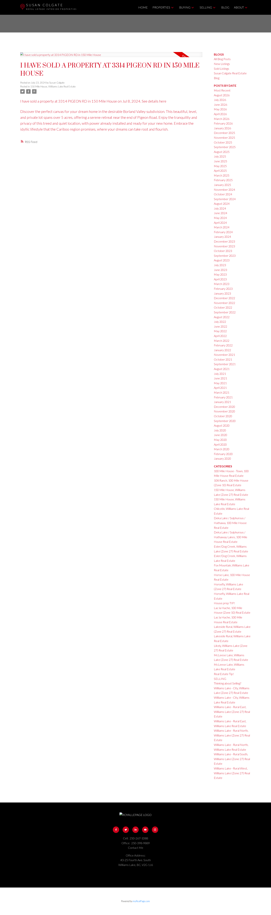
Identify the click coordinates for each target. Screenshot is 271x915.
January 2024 (222, 236)
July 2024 (220, 208)
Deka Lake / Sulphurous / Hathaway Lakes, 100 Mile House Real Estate (230, 536)
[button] (116, 829)
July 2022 (220, 321)
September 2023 (225, 255)
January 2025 (222, 184)
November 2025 (224, 137)
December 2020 (224, 406)
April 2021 (220, 387)
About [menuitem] (239, 7)
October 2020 (223, 416)
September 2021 (225, 364)
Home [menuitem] (143, 7)
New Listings (222, 63)
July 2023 (220, 265)
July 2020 (220, 430)
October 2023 (223, 250)
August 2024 (222, 203)
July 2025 (220, 156)
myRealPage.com (141, 901)
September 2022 (225, 312)
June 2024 (220, 213)
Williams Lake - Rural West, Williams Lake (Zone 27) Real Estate (232, 773)
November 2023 (224, 246)
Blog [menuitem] (225, 7)
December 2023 (224, 241)
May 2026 (220, 109)
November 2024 (224, 189)
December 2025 (224, 132)
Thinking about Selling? (227, 683)
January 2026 (222, 128)
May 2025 (220, 166)
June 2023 (220, 269)
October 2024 (223, 194)
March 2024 (221, 227)
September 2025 (225, 147)
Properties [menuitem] (161, 7)
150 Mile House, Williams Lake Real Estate (53, 86)
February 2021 (223, 397)
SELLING (220, 678)
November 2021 (224, 354)
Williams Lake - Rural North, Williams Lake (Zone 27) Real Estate (232, 735)
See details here (154, 101)
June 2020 (220, 435)
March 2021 (221, 392)
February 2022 (223, 345)
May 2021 (220, 383)
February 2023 (223, 288)
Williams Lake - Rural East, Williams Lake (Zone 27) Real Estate (232, 711)
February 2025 (223, 180)
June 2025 (220, 161)
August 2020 (222, 425)
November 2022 (224, 303)
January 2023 (222, 293)
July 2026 (220, 99)
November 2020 (224, 411)
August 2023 (222, 260)
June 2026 (220, 104)
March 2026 (221, 118)
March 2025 (221, 175)
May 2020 (220, 439)
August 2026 (222, 95)
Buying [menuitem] (184, 7)
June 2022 (220, 326)
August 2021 (222, 369)
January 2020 (222, 458)
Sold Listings (221, 68)
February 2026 (223, 123)
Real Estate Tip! (224, 674)
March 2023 (221, 284)
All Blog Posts (222, 59)
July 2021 (220, 373)
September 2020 (225, 421)
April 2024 (220, 222)
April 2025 (220, 170)
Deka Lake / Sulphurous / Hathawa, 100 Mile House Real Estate (230, 522)
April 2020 (220, 444)
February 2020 (223, 454)
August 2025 (222, 151)
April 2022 (220, 336)
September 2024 (225, 199)
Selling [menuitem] (206, 7)
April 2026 (220, 114)
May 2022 (220, 331)
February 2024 (223, 232)
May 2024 (220, 217)
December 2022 (224, 298)
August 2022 (222, 317)
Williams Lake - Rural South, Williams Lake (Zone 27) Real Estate (232, 758)
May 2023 (220, 274)
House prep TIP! (224, 603)
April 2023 (220, 279)
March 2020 (221, 449)
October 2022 (223, 307)
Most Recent (222, 90)
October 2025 (223, 142)
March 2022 (221, 340)
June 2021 (220, 378)
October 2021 (223, 359)
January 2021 (222, 402)
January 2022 (222, 350)
